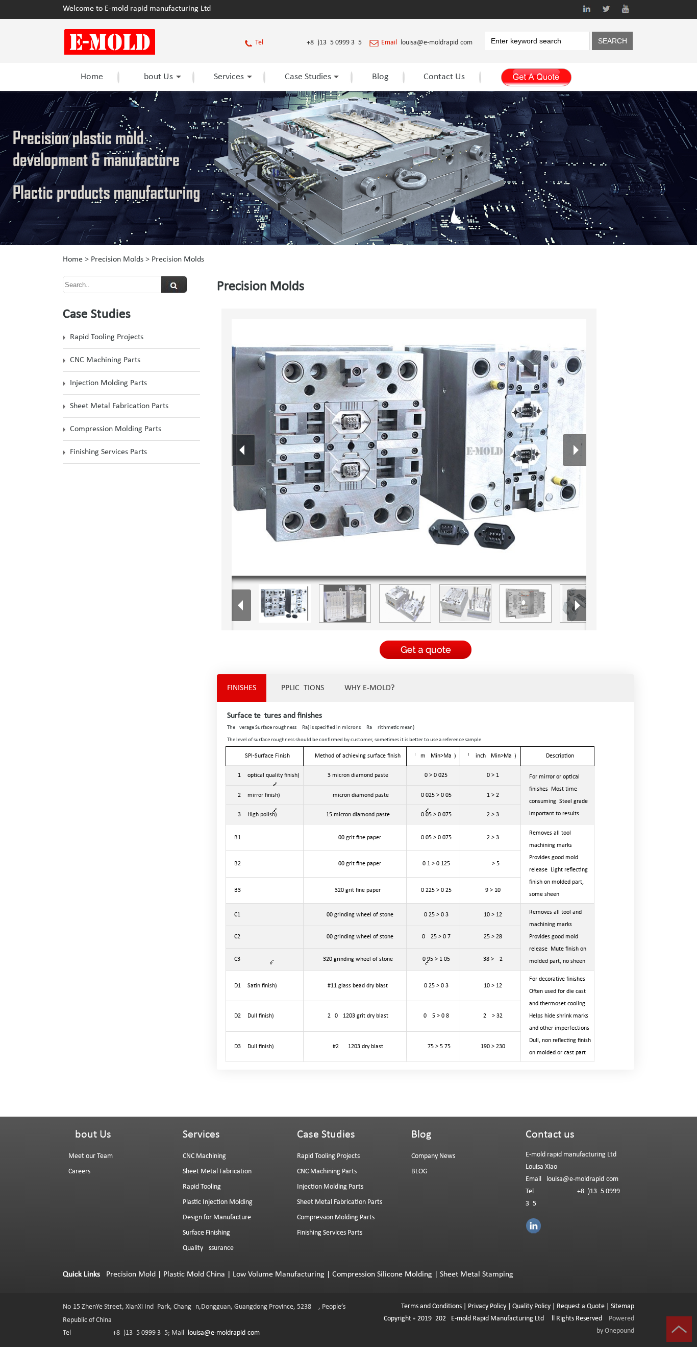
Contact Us (444, 77)
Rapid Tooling (202, 1187)
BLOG (419, 1171)
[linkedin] (586, 8)
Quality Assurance (208, 1248)
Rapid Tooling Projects (106, 337)
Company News (433, 1156)
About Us (156, 77)
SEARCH (612, 41)
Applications (300, 688)
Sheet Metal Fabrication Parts (119, 406)
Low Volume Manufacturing (279, 1274)
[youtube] (625, 8)
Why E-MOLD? (369, 688)
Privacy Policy (487, 1306)
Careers (79, 1171)
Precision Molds (117, 259)
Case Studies (308, 77)
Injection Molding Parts (108, 383)
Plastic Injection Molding (218, 1202)
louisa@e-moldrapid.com (436, 42)
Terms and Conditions (431, 1306)
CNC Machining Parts (105, 360)
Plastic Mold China (194, 1274)
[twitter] (606, 8)
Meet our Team (90, 1156)
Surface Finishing (206, 1233)
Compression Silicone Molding (382, 1274)
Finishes (241, 688)
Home (92, 77)
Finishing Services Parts (108, 452)
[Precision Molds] (348, 243)
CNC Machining (204, 1156)
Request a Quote (580, 1306)
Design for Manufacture (217, 1217)
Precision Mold (131, 1274)
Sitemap (622, 1306)
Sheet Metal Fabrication (217, 1171)
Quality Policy (531, 1306)
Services (229, 77)
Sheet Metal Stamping (476, 1274)
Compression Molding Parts (115, 429)
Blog (380, 77)
